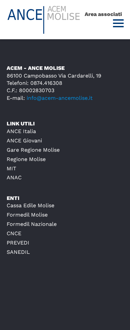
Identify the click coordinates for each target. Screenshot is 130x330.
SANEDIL (18, 252)
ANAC (14, 177)
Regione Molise (26, 159)
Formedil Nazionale (32, 224)
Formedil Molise (27, 215)
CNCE (14, 233)
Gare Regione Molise (33, 150)
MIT (11, 168)
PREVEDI (18, 243)
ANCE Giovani (24, 140)
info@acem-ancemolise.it (60, 98)
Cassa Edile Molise (30, 205)
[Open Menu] (118, 23)
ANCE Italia (21, 131)
